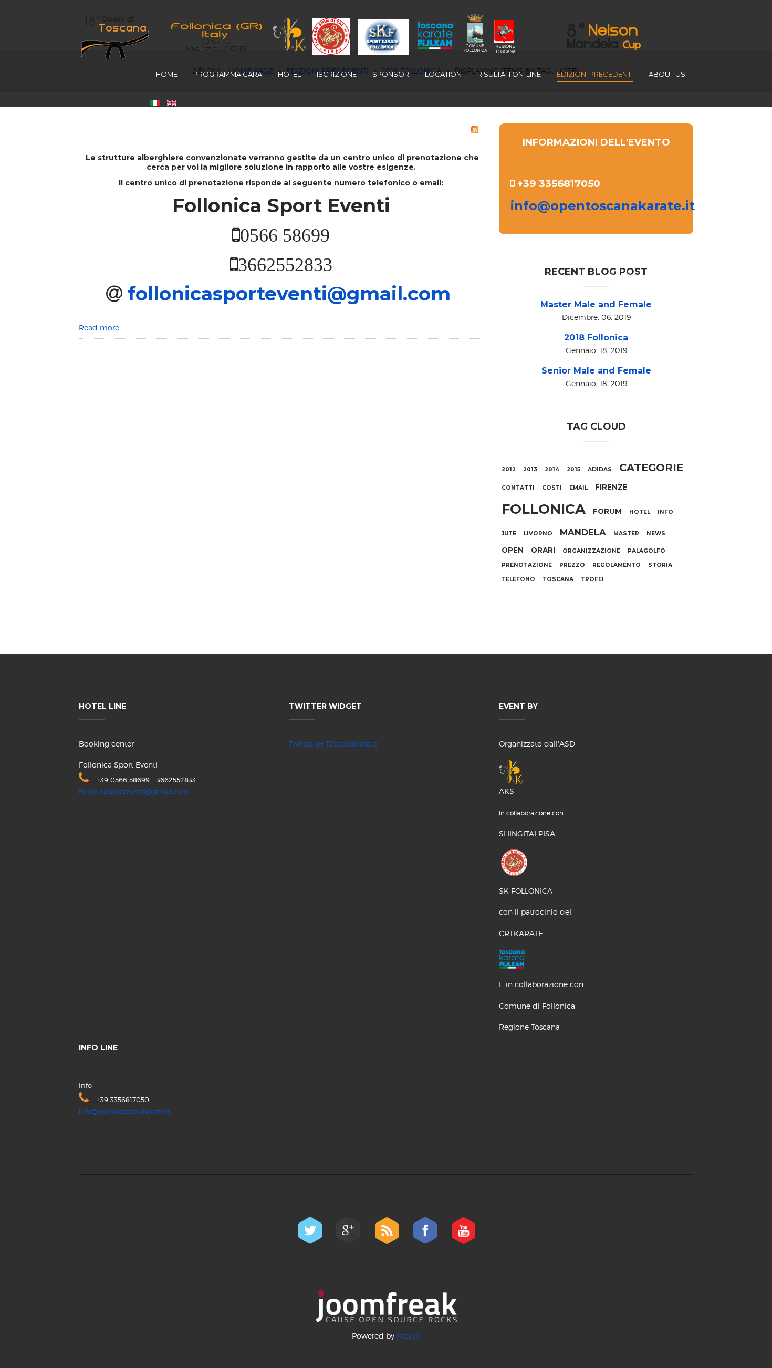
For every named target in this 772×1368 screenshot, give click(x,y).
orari (543, 550)
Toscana (558, 579)
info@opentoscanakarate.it (602, 205)
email (578, 487)
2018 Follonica (596, 338)
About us (667, 74)
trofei (592, 579)
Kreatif (408, 1335)
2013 (530, 469)
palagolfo (646, 550)
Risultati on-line (509, 74)
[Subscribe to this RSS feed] (475, 130)
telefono (518, 579)
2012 (509, 469)
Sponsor (390, 74)
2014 (552, 469)
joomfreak (386, 1306)
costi (552, 487)
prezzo (572, 565)
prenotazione (527, 565)
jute (509, 533)
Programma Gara (227, 74)
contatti (518, 487)
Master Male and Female (596, 304)
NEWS (655, 533)
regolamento (616, 565)
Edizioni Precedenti (595, 74)
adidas (600, 469)
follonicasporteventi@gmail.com (286, 293)
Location (443, 74)
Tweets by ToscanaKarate (333, 743)
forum (607, 511)
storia (660, 565)
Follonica (544, 509)
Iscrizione (337, 74)
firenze (611, 487)
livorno (538, 533)
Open (513, 550)
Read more (99, 327)
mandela (583, 532)
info (665, 512)
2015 (573, 469)
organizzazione (591, 550)
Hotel (289, 74)
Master (626, 533)
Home (166, 74)
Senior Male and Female (596, 371)
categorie (651, 467)
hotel (639, 512)
